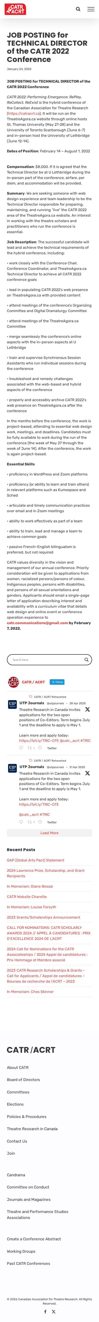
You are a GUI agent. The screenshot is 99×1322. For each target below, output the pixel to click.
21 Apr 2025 (77, 767)
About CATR (18, 1067)
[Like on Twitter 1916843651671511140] (41, 748)
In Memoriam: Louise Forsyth (31, 907)
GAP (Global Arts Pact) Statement (35, 860)
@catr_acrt (69, 740)
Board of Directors (23, 1079)
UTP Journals (32, 703)
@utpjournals (55, 703)
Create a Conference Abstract (34, 1239)
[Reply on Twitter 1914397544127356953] (22, 822)
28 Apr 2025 (78, 703)
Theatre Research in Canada (32, 1128)
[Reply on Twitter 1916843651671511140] (22, 748)
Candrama (16, 1175)
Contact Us (17, 1141)
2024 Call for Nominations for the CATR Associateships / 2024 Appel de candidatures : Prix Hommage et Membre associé (47, 954)
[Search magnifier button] (86, 660)
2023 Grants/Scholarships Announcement (43, 917)
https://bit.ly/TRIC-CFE (39, 740)
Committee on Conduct (28, 1187)
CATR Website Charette (27, 896)
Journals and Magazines (29, 1199)
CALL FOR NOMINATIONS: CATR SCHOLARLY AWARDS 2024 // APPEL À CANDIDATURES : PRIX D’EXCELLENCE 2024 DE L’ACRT (48, 933)
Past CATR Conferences (28, 1263)
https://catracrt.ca (24, 113)
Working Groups (21, 1251)
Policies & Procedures (27, 1116)
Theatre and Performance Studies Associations (37, 1214)
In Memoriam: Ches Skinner (30, 991)
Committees (18, 1092)
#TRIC (85, 740)
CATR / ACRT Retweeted (50, 697)
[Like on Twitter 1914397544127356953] (41, 822)
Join (11, 1153)
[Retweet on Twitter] (30, 696)
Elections (15, 1104)
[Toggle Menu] (91, 9)
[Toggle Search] (78, 9)
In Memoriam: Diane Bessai (30, 886)
